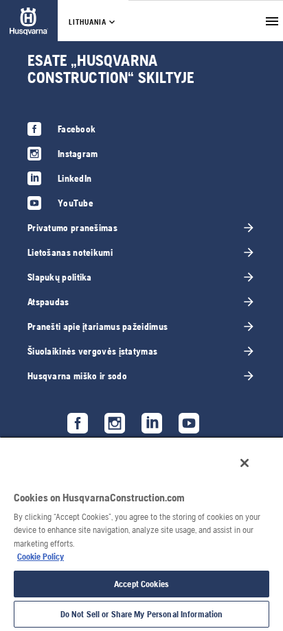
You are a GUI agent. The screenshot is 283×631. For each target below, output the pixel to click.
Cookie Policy (40, 556)
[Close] (244, 463)
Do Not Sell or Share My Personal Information (141, 614)
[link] (29, 21)
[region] (141, 533)
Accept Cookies (141, 584)
